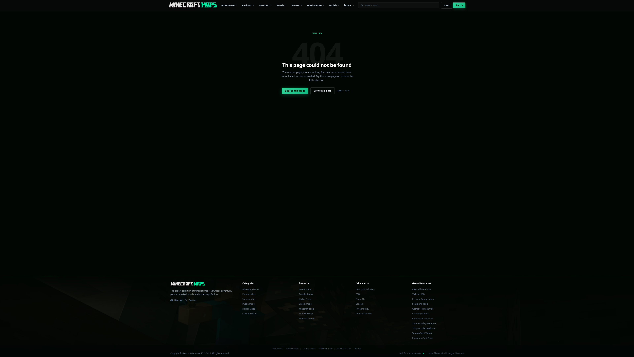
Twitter (193, 300)
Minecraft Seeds (307, 318)
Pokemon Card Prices (422, 338)
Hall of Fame (305, 299)
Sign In (459, 5)
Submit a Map (306, 313)
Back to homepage (295, 90)
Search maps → (344, 90)
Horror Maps (248, 308)
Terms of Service (363, 313)
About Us (360, 299)
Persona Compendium (423, 299)
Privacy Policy (362, 308)
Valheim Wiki (418, 294)
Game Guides (292, 348)
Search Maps (305, 303)
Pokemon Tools (326, 348)
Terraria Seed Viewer (422, 333)
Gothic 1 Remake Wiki (422, 308)
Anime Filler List (343, 348)
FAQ (358, 294)
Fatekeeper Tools (420, 313)
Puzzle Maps (248, 303)
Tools (447, 5)
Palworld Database (421, 289)
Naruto (358, 348)
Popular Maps (306, 294)
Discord (178, 300)
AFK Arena (277, 348)
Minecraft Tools (306, 308)
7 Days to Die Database (423, 328)
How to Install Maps (365, 289)
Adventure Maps (250, 289)
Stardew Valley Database (424, 323)
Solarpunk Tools (420, 303)
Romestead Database (422, 318)
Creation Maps (249, 313)
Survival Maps (249, 299)
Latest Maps (305, 289)
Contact (359, 303)
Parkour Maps (249, 294)
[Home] (193, 5)
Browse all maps (322, 90)
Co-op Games (308, 348)
